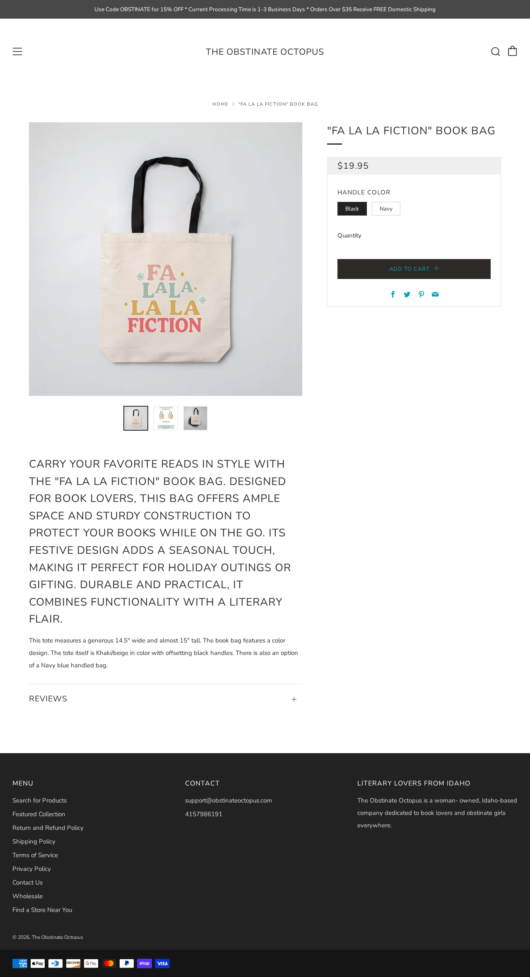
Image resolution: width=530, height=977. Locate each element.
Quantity (349, 235)
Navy (386, 209)
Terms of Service (35, 855)
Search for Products (39, 800)
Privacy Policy (31, 869)
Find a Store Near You (42, 910)
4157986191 (203, 814)
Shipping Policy (33, 841)
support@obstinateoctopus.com (228, 800)
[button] (135, 418)
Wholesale (27, 896)
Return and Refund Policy (48, 828)
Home (220, 104)
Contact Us (27, 882)
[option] (165, 259)
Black (352, 209)
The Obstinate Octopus (265, 51)
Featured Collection (38, 814)
